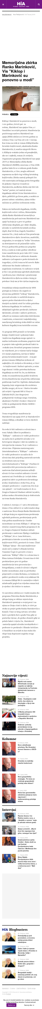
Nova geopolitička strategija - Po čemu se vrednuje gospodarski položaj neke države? (26, 780)
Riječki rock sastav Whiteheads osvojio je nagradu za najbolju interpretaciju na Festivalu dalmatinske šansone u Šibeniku (27, 686)
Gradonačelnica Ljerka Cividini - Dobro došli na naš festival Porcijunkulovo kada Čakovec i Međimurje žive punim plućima (27, 845)
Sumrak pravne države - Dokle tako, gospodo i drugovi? (26, 963)
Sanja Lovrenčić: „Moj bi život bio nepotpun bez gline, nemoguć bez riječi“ (27, 831)
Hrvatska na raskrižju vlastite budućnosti (25, 762)
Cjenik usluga (31, 988)
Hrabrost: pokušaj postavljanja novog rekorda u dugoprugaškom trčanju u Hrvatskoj (27, 728)
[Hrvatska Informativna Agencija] (21, 4)
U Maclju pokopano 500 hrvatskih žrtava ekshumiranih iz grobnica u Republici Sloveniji (27, 715)
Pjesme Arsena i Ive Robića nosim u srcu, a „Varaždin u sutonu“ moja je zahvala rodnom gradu (27, 819)
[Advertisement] (21, 38)
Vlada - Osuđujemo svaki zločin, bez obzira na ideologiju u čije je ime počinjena (27, 702)
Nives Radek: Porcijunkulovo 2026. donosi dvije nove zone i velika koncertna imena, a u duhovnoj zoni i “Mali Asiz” (27, 862)
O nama (12, 988)
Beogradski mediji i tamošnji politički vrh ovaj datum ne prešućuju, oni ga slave (27, 975)
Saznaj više (28, 1005)
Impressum (5, 988)
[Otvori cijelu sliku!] (21, 98)
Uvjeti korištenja (21, 988)
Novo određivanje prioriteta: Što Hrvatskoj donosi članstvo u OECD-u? (27, 748)
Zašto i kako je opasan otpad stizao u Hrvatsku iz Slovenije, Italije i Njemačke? (27, 951)
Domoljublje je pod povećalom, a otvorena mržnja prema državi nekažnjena (26, 939)
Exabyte (8, 994)
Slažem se (11, 1005)
